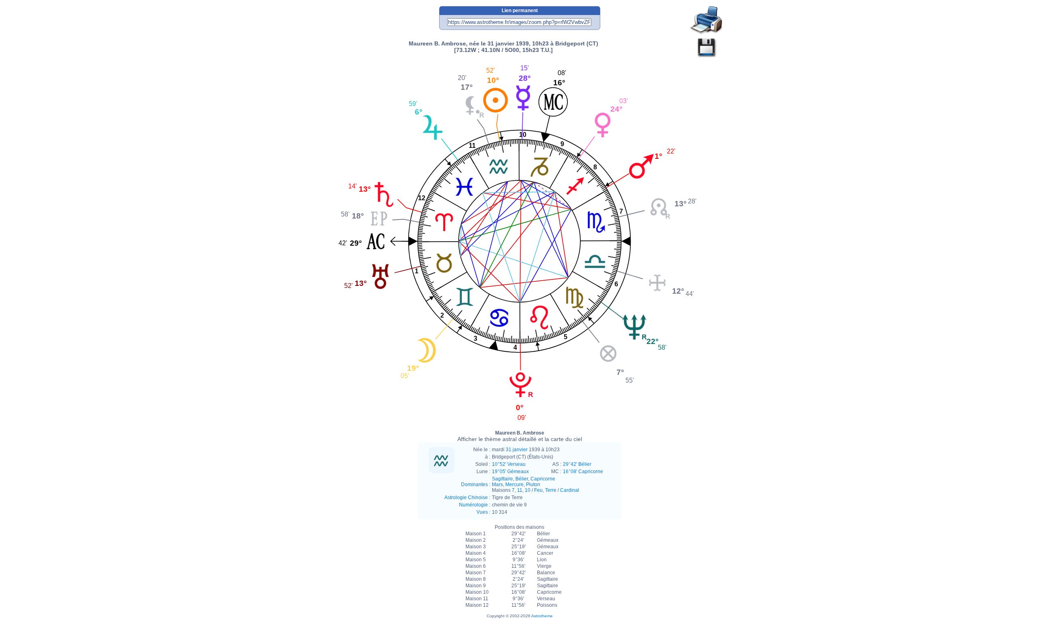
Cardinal (569, 490)
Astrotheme (542, 616)
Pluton (533, 484)
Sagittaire (502, 479)
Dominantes (474, 484)
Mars (497, 484)
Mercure (514, 484)
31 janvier (517, 449)
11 (519, 490)
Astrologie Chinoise (466, 497)
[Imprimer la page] (706, 20)
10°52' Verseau (509, 464)
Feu (538, 490)
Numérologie (473, 505)
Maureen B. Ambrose (519, 436)
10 (527, 490)
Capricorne (542, 479)
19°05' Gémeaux (510, 471)
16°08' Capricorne (583, 471)
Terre (550, 490)
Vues (482, 512)
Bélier (521, 479)
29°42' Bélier (577, 464)
